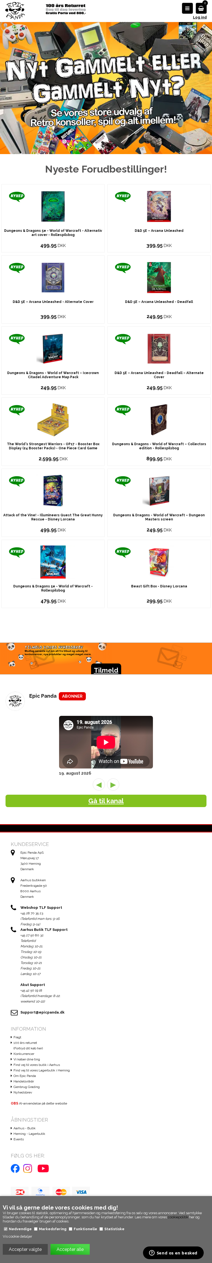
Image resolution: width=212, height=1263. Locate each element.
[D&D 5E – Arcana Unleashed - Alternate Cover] (53, 277)
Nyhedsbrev (23, 1092)
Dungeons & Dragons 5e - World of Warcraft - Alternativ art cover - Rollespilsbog (53, 233)
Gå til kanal (106, 801)
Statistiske (114, 1229)
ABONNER (72, 696)
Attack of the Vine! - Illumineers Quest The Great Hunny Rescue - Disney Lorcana (53, 517)
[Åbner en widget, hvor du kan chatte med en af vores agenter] (173, 1253)
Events (19, 1139)
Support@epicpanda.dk (42, 1012)
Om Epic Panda (25, 1076)
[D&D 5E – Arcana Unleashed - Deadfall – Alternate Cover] (159, 348)
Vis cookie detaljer (17, 1236)
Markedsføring (53, 1229)
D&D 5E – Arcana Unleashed (159, 231)
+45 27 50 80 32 (32, 935)
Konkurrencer (24, 1054)
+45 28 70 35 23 (31, 913)
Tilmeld (106, 670)
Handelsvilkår (24, 1081)
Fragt (17, 1037)
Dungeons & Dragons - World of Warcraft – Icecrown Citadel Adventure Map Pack (53, 375)
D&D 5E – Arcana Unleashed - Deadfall (159, 302)
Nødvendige (20, 1229)
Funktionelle (85, 1229)
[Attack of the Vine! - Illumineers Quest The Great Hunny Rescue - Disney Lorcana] (53, 490)
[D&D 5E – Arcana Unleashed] (159, 206)
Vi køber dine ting (27, 1059)
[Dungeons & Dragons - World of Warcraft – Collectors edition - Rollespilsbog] (159, 419)
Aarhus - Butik (25, 1128)
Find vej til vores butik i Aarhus (37, 1065)
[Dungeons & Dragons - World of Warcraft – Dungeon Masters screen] (159, 490)
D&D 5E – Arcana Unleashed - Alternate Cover (53, 302)
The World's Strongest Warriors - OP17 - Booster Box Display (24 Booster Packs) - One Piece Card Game (53, 446)
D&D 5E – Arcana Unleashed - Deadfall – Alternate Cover (159, 375)
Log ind (200, 17)
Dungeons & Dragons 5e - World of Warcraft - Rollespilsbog (53, 588)
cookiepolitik (178, 1217)
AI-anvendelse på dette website (39, 1103)
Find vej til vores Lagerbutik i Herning (42, 1070)
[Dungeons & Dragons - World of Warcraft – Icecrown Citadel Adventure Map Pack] (53, 348)
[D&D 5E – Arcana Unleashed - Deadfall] (159, 277)
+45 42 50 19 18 (31, 990)
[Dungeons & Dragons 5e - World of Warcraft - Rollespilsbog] (53, 562)
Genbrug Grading (27, 1087)
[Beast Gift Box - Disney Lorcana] (159, 562)
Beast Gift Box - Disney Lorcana (159, 586)
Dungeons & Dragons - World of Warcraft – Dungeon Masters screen (159, 517)
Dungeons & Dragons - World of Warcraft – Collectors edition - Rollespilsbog (159, 446)
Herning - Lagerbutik (29, 1134)
